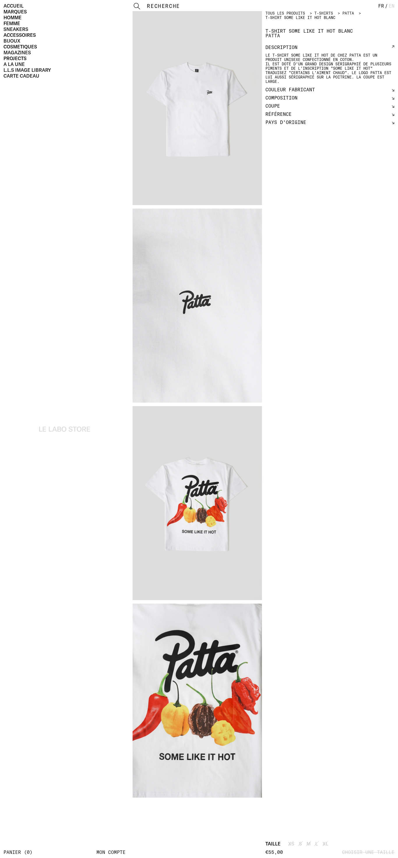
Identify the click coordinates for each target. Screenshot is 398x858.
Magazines (17, 52)
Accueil (13, 6)
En (392, 6)
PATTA (348, 13)
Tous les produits (285, 13)
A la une (14, 64)
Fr (381, 6)
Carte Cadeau (21, 76)
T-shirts (323, 13)
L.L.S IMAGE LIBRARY (27, 70)
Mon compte (111, 852)
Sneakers (15, 29)
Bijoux (11, 41)
